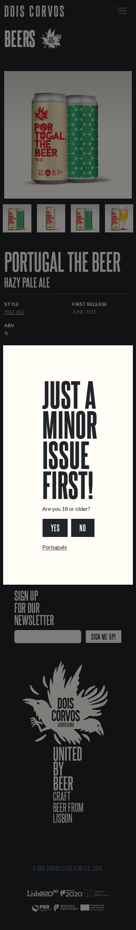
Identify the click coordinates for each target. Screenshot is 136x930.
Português (54, 547)
